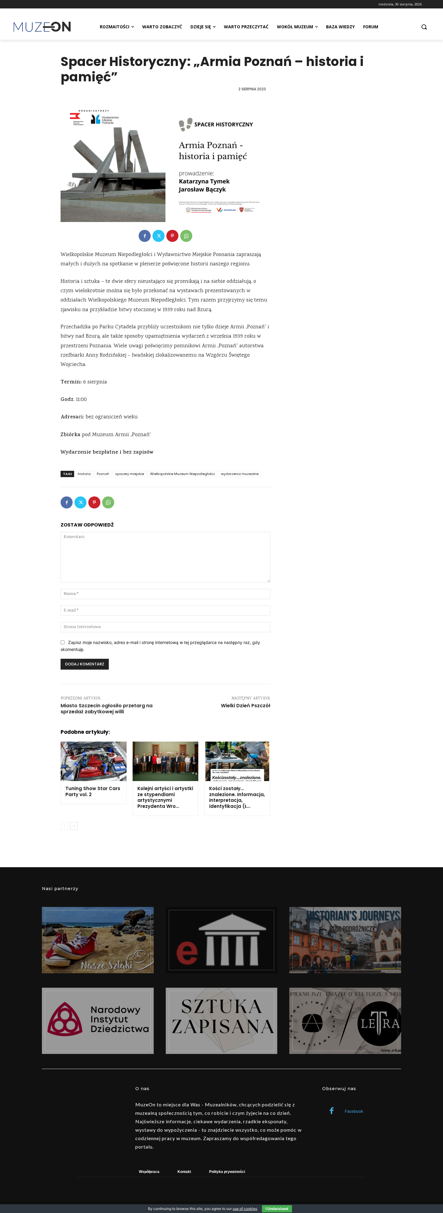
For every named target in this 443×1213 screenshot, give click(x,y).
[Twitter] (158, 236)
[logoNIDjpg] (98, 1021)
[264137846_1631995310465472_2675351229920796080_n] (345, 940)
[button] (424, 27)
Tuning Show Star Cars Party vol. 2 (92, 791)
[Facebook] (145, 236)
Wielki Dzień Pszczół (245, 705)
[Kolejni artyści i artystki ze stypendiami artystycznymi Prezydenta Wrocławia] (166, 761)
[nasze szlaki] (98, 940)
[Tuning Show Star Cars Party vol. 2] (94, 761)
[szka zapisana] (222, 1021)
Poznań (103, 473)
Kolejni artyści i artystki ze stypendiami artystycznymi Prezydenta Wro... (165, 797)
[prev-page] (64, 826)
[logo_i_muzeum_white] (222, 940)
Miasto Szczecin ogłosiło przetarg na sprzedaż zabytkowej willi (106, 708)
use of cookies (245, 1208)
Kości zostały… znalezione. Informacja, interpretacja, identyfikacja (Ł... (237, 797)
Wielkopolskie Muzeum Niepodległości (182, 473)
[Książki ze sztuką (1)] (345, 1021)
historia (84, 473)
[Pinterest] (172, 236)
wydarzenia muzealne (240, 473)
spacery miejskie (129, 473)
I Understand (276, 1208)
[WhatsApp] (186, 236)
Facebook (354, 1111)
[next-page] (74, 826)
